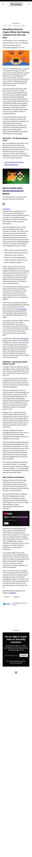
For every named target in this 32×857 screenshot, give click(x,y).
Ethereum (7, 597)
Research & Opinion (19, 25)
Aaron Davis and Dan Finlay (10, 47)
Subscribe (24, 655)
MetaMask (13, 593)
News (9, 25)
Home (4, 25)
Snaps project (22, 309)
